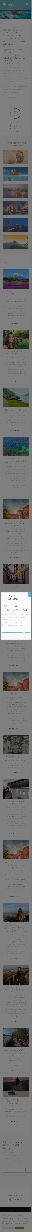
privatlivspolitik (6, 637)
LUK (30, 594)
